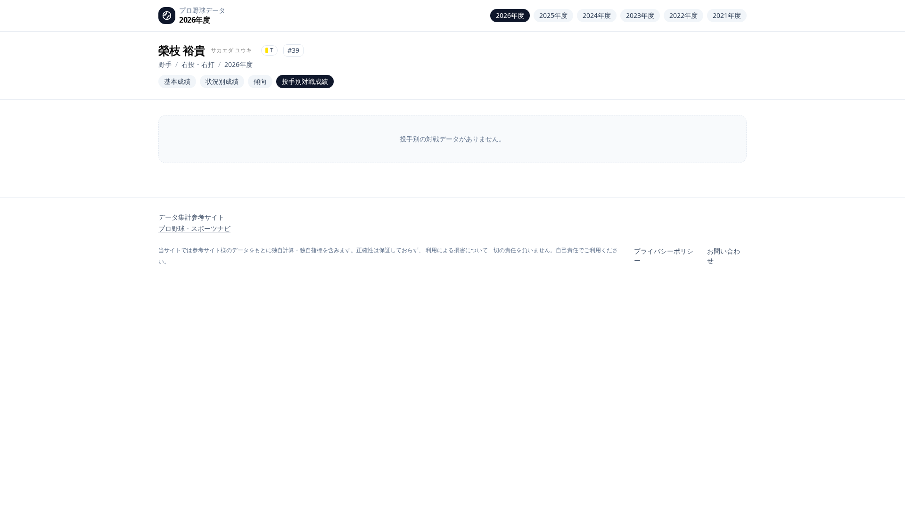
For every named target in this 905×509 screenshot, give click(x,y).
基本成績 (177, 81)
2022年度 (683, 15)
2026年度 (510, 15)
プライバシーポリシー (663, 255)
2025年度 (553, 15)
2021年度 (727, 15)
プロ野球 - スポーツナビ (194, 228)
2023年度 (640, 15)
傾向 (260, 81)
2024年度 (597, 15)
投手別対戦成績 (305, 81)
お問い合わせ (723, 255)
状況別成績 (222, 81)
